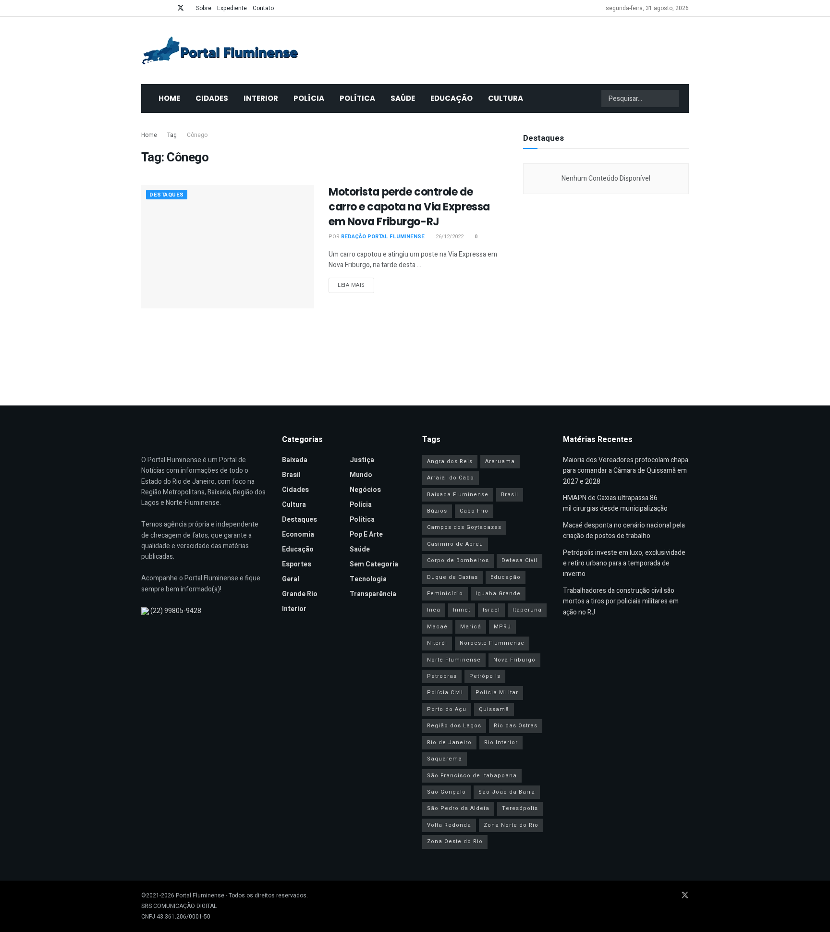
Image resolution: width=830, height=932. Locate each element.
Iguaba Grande (498, 593)
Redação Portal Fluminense (383, 237)
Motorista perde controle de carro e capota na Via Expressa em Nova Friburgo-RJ (409, 206)
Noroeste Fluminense (492, 643)
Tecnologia (368, 579)
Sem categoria (374, 564)
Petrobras (442, 676)
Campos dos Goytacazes (464, 527)
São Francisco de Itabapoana (472, 776)
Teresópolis (520, 808)
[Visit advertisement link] (606, 295)
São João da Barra (506, 792)
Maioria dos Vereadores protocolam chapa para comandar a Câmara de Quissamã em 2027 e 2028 (625, 471)
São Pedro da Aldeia (458, 808)
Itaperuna (527, 610)
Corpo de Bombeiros (458, 560)
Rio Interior (501, 742)
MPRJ (502, 627)
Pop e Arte (366, 534)
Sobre (203, 8)
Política (357, 98)
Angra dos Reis (450, 461)
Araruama (500, 461)
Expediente (232, 8)
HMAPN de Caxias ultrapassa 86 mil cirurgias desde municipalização (615, 503)
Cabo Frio (474, 511)
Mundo (361, 475)
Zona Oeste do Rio (455, 841)
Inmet (461, 610)
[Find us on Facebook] (143, 8)
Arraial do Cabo (450, 478)
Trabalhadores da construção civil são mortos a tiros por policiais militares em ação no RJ (621, 601)
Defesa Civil (519, 560)
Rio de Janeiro (449, 742)
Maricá (470, 627)
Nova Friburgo (514, 660)
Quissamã (494, 709)
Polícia (308, 98)
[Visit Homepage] (220, 50)
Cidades (211, 98)
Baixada (294, 460)
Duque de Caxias (452, 577)
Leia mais (356, 285)
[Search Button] (671, 98)
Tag (172, 135)
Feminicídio (445, 593)
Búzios (437, 511)
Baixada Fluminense (457, 495)
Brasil (291, 475)
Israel (491, 610)
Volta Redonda (449, 825)
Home (169, 98)
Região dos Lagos (454, 726)
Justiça (362, 460)
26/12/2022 (449, 237)
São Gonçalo (446, 792)
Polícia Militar (497, 692)
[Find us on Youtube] (156, 8)
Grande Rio (299, 594)
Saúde (403, 98)
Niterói (437, 643)
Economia (298, 534)
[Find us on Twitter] (180, 8)
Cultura (505, 98)
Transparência (373, 594)
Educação (451, 98)
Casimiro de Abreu (455, 544)
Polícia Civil (445, 692)
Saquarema (444, 759)
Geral (290, 579)
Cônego (197, 135)
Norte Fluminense (454, 660)
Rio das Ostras (515, 726)
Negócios (365, 490)
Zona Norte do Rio (511, 825)
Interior (261, 98)
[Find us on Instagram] (168, 8)
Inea (433, 610)
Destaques (166, 195)
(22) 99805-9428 (175, 611)
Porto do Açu (446, 709)
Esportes (296, 564)
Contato (263, 8)
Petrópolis (484, 676)
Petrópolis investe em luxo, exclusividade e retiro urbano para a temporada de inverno (624, 563)
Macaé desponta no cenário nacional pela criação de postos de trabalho (624, 530)
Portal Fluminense (200, 895)
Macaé (437, 627)
